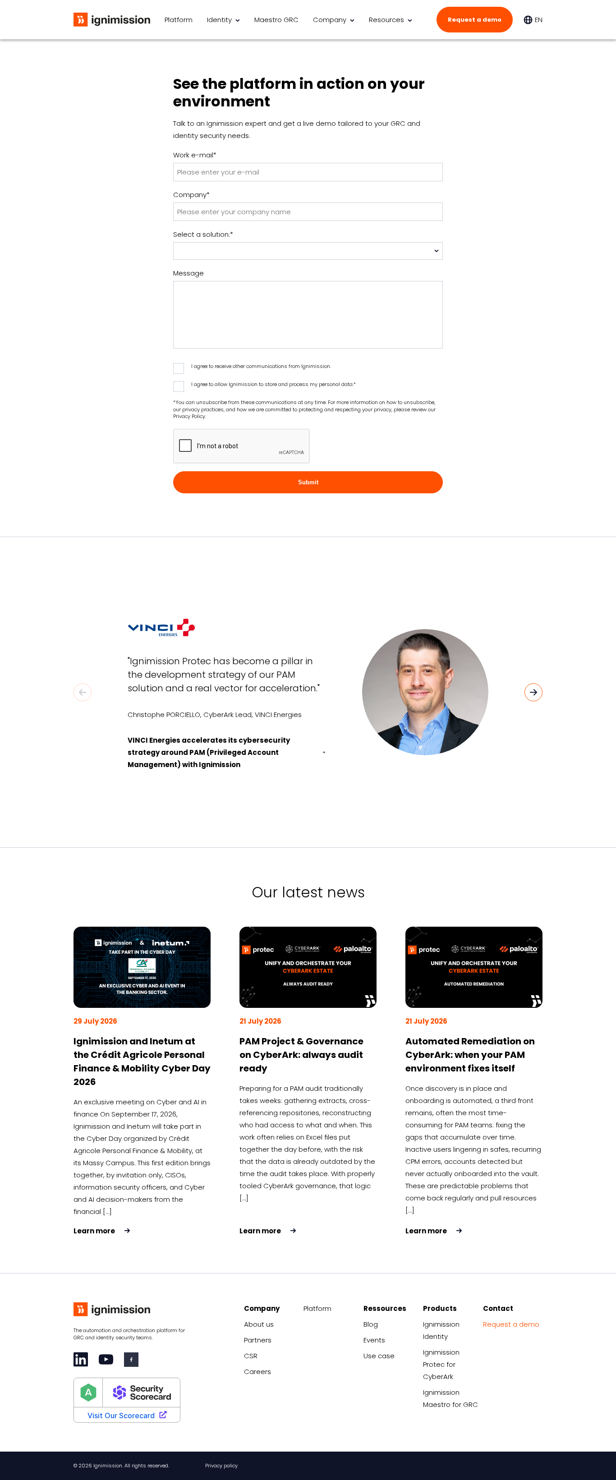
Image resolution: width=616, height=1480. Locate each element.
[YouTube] (106, 1359)
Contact (498, 1308)
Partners (257, 1340)
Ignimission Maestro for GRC (450, 1398)
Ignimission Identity (441, 1330)
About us (259, 1324)
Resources (386, 19)
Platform (179, 19)
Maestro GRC (276, 19)
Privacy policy (221, 1465)
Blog (370, 1324)
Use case (379, 1355)
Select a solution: (203, 234)
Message (188, 273)
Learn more (94, 1231)
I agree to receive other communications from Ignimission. (261, 366)
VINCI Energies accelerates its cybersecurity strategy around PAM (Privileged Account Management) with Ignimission (209, 752)
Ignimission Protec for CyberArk (441, 1364)
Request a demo (474, 19)
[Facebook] (131, 1359)
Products (440, 1308)
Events (374, 1340)
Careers (257, 1371)
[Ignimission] (112, 20)
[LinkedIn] (81, 1359)
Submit (308, 482)
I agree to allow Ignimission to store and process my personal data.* (273, 384)
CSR (250, 1355)
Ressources (384, 1308)
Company (329, 19)
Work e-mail (194, 155)
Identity (219, 19)
